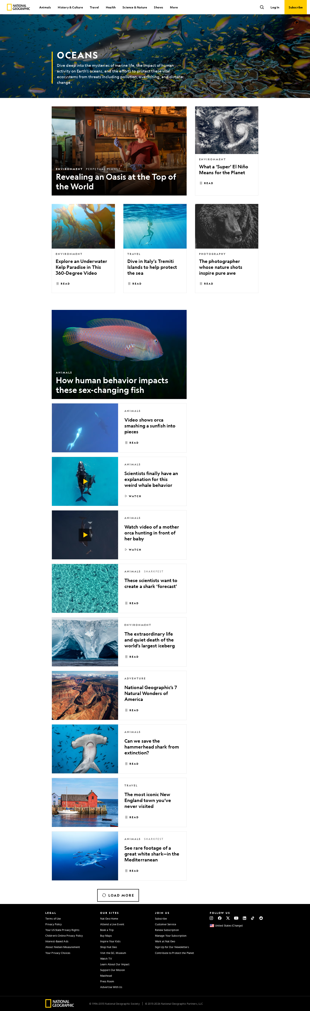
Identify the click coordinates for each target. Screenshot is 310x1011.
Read (209, 183)
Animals (45, 7)
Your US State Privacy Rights (62, 930)
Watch (135, 496)
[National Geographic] (18, 7)
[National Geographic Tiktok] (252, 918)
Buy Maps (106, 935)
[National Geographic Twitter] (227, 918)
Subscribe (161, 918)
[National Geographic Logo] (59, 1006)
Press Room (107, 981)
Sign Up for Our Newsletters (172, 947)
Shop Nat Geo (108, 947)
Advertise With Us (111, 987)
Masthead (106, 975)
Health (111, 7)
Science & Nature (135, 7)
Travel (94, 7)
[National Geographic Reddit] (261, 918)
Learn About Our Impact (114, 964)
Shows (158, 7)
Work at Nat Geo (165, 941)
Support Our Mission (112, 970)
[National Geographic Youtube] (236, 918)
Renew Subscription (167, 930)
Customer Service (165, 924)
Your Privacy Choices (57, 953)
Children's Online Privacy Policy (64, 935)
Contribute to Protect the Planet (174, 953)
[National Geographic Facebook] (219, 918)
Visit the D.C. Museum (113, 953)
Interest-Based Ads (56, 941)
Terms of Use (53, 918)
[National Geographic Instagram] (211, 918)
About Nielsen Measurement (62, 947)
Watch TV (106, 958)
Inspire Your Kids (110, 941)
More (174, 7)
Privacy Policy (53, 924)
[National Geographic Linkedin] (244, 918)
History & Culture (70, 7)
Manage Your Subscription (170, 935)
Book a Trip (107, 930)
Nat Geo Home (109, 918)
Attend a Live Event (112, 924)
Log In (275, 7)
